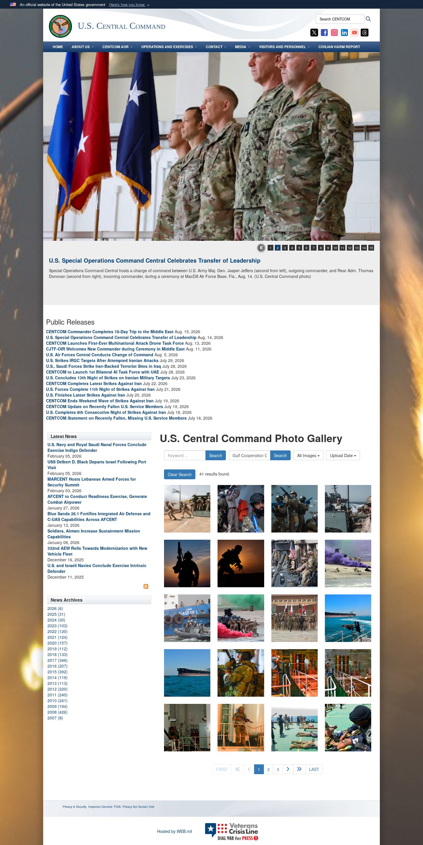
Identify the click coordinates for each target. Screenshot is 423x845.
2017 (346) (57, 660)
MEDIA (240, 46)
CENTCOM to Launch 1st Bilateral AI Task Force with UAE (102, 372)
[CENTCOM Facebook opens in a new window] (324, 32)
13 (357, 247)
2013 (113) (57, 683)
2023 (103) (57, 625)
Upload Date (342, 455)
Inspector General (100, 807)
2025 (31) (56, 614)
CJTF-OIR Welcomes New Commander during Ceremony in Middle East (115, 349)
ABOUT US (81, 46)
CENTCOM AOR (115, 46)
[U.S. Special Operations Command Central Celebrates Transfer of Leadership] (211, 146)
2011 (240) (57, 695)
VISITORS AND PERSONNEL (282, 46)
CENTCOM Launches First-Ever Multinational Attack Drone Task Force (115, 343)
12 (349, 247)
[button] (130, 5)
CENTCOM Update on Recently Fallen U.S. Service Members (104, 406)
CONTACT (214, 46)
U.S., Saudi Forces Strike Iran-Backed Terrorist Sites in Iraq (103, 366)
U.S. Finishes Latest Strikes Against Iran (85, 395)
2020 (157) (57, 643)
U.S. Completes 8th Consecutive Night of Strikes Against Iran (106, 412)
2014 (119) (57, 677)
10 (335, 247)
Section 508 (146, 807)
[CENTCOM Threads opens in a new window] (364, 32)
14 (364, 247)
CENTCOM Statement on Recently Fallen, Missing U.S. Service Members (116, 418)
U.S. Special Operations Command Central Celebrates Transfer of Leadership (154, 260)
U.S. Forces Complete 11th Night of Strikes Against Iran (100, 389)
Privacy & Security (75, 807)
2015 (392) (57, 672)
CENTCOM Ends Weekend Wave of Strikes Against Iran (100, 400)
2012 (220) (57, 689)
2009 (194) (57, 706)
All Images (307, 455)
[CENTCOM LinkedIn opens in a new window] (344, 32)
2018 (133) (57, 654)
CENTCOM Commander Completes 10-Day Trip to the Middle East (110, 331)
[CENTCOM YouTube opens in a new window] (354, 32)
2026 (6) (55, 608)
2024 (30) (56, 620)
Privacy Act (130, 807)
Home (58, 46)
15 (371, 247)
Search (215, 455)
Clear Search (180, 474)
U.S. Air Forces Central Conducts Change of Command (99, 354)
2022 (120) (57, 631)
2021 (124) (57, 637)
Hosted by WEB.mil (174, 831)
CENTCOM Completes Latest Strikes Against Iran (94, 383)
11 (342, 247)
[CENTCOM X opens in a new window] (314, 32)
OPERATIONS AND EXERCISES (167, 46)
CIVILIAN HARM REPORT (339, 46)
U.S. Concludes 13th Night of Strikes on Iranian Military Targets (108, 377)
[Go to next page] (288, 769)
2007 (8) (55, 718)
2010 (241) (57, 700)
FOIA (117, 807)
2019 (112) (57, 648)
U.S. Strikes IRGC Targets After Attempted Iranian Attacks (102, 360)
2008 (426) (57, 712)
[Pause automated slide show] (261, 248)
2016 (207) (57, 666)
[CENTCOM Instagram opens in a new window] (334, 32)
